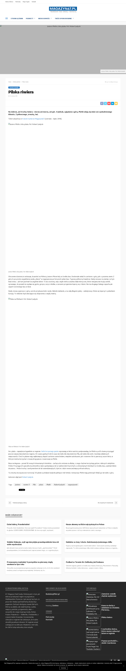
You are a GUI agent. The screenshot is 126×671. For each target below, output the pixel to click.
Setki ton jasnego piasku (50, 451)
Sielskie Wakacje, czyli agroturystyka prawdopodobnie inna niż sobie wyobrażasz (33, 543)
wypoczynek (72, 484)
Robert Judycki (27, 477)
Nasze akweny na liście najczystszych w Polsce (85, 524)
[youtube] (118, 660)
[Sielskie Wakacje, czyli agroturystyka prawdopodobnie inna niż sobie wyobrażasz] (33, 538)
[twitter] (115, 660)
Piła (34, 484)
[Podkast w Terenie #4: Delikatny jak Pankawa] (92, 558)
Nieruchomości (44, 18)
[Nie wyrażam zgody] (124, 666)
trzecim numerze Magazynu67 (33, 119)
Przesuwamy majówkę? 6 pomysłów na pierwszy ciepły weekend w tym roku (30, 563)
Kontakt (34, 1)
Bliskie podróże (14, 87)
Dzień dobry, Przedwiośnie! (18, 524)
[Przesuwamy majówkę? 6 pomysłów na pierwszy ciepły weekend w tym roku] (33, 558)
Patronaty (17, 1)
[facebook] (111, 660)
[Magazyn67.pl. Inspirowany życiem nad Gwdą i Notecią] (63, 9)
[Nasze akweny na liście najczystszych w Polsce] (92, 520)
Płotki (48, 484)
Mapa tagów (26, 1)
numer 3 (26, 484)
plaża (41, 484)
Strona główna (9, 1)
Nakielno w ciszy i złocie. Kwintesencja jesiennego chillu (89, 542)
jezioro (17, 484)
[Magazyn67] (10, 661)
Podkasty (29, 18)
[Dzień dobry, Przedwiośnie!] (33, 520)
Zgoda (63, 668)
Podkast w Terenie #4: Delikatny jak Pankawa (85, 562)
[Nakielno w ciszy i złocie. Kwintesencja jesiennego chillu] (92, 538)
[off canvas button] (6, 18)
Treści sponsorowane (63, 18)
